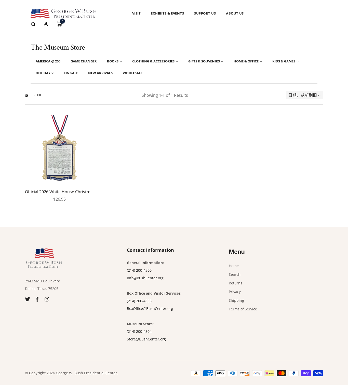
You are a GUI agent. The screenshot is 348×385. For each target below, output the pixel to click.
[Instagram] (46, 298)
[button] (33, 24)
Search (234, 274)
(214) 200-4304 (139, 331)
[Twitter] (27, 298)
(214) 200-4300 (139, 270)
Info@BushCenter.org (145, 278)
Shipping (236, 300)
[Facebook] (37, 298)
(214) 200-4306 (139, 300)
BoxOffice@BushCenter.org (150, 308)
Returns (235, 283)
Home (234, 265)
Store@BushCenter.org (146, 339)
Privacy (235, 291)
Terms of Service (243, 309)
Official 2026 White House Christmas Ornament (59, 192)
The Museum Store (58, 47)
